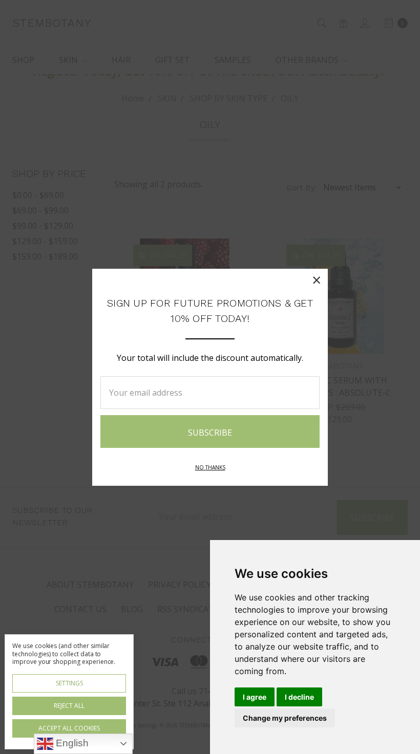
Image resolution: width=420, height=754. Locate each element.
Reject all (69, 705)
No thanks (210, 467)
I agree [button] (254, 697)
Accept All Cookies (69, 728)
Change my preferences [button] (285, 718)
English (71, 743)
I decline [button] (299, 697)
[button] (316, 280)
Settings (69, 683)
